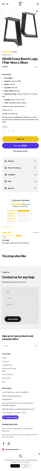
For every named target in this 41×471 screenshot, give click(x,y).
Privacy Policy (6, 378)
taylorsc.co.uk (6, 55)
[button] (6, 52)
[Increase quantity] (12, 131)
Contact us (5, 361)
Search (4, 358)
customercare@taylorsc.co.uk (24, 409)
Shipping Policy (7, 365)
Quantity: (5, 127)
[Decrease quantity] (4, 131)
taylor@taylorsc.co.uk (14, 396)
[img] (6, 233)
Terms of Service (7, 374)
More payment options (20, 151)
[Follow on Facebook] (3, 443)
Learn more (26, 462)
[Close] (39, 454)
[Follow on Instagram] (8, 443)
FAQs (3, 382)
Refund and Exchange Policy (9, 370)
